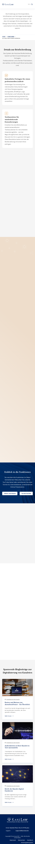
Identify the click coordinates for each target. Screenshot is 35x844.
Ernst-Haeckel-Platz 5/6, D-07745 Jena (17, 828)
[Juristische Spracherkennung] (17, 632)
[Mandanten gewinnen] (17, 603)
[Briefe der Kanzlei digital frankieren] (17, 774)
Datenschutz (21, 840)
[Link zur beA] (17, 613)
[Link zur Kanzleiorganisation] (17, 583)
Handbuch (30, 840)
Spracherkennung (22, 323)
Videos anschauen (10, 493)
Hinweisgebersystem (27, 842)
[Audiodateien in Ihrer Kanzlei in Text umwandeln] (17, 730)
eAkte (20, 181)
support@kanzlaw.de (22, 830)
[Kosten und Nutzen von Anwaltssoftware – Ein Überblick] (17, 687)
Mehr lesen (9, 716)
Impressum (13, 840)
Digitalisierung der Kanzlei (13, 699)
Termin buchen (26, 493)
